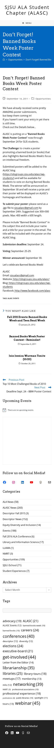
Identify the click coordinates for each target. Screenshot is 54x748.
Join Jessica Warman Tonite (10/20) (27, 357)
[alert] (27, 410)
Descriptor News (12, 519)
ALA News (8, 501)
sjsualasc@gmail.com (26, 207)
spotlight (41, 697)
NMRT (6, 553)
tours (8, 703)
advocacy (12, 621)
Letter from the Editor (18, 662)
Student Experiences (14, 571)
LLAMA (6, 548)
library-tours (35, 674)
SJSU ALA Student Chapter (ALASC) (27, 10)
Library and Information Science (21, 542)
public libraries (24, 698)
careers (30, 630)
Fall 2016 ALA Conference (17, 536)
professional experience (22, 693)
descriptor (10, 641)
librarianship (18, 667)
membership (31, 678)
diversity (26, 641)
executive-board (18, 651)
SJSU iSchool (10, 565)
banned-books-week (34, 625)
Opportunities (43, 98)
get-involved (19, 657)
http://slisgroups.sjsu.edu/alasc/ (31, 279)
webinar (27, 703)
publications (9, 698)
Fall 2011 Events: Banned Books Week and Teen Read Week (27, 319)
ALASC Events (13, 298)
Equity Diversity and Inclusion (19, 525)
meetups (12, 679)
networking (28, 684)
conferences (18, 636)
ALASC (30, 621)
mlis (7, 684)
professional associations (25, 689)
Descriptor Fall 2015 (14, 513)
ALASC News (9, 507)
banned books (11, 630)
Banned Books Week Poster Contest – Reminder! (27, 338)
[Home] (4, 59)
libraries (12, 673)
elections (13, 646)
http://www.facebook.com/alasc (32, 290)
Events (6, 530)
